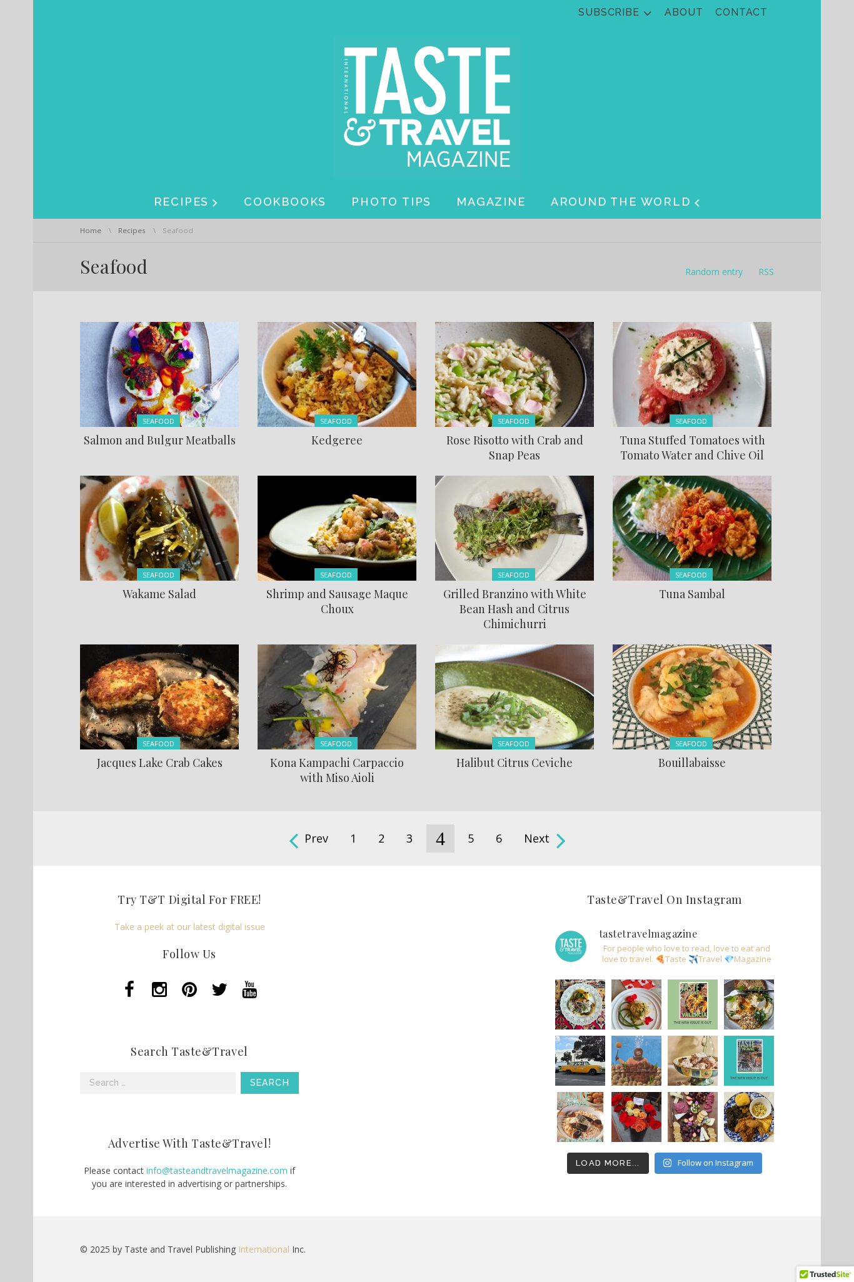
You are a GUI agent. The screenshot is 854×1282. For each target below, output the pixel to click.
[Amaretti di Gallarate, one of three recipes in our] (693, 1061)
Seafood (158, 421)
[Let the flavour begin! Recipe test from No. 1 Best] (580, 1004)
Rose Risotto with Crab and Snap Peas (514, 448)
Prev (316, 838)
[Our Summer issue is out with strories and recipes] (693, 1004)
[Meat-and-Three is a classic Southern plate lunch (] (749, 1117)
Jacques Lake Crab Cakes (160, 762)
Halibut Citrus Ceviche (514, 762)
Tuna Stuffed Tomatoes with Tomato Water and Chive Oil (692, 448)
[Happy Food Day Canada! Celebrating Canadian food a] (636, 1004)
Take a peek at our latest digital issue (189, 927)
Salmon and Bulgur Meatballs (160, 440)
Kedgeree (337, 440)
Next (537, 838)
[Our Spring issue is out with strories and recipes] (749, 1061)
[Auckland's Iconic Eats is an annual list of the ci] (749, 1004)
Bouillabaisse (692, 762)
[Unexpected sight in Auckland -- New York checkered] (580, 1061)
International (263, 1249)
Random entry (714, 272)
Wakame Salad (159, 593)
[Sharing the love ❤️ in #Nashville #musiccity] (636, 1117)
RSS (766, 272)
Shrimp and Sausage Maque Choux (337, 601)
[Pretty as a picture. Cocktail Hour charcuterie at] (693, 1117)
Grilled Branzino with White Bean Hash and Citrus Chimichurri (514, 608)
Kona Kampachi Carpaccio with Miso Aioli (337, 770)
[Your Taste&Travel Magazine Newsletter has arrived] (580, 1117)
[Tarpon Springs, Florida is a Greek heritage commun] (636, 1061)
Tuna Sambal (692, 593)
